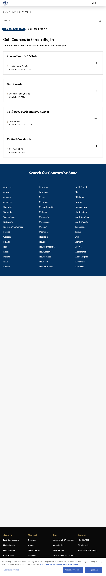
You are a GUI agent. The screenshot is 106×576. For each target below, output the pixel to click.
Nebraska (43, 236)
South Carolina (82, 217)
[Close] (102, 562)
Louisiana (43, 192)
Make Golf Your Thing (87, 550)
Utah (77, 236)
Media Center (34, 550)
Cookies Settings (11, 570)
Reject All (93, 570)
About (31, 545)
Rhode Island (81, 212)
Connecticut (9, 217)
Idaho (6, 246)
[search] (100, 21)
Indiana (6, 256)
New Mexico (45, 256)
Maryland (43, 202)
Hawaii (6, 241)
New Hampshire (47, 246)
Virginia (78, 246)
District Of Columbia (13, 226)
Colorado (7, 212)
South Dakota (81, 221)
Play (5, 12)
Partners (32, 555)
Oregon (78, 202)
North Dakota (81, 187)
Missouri (43, 226)
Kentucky (43, 187)
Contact (32, 540)
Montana (43, 231)
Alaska (6, 192)
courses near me (37, 29)
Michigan (43, 212)
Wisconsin (80, 261)
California (7, 207)
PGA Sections (59, 550)
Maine (42, 197)
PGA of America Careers (64, 555)
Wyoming (79, 266)
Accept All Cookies (73, 570)
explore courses (13, 29)
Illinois (6, 251)
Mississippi (44, 221)
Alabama (7, 187)
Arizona (7, 197)
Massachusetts (46, 207)
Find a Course (9, 550)
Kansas (6, 266)
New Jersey (44, 251)
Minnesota (44, 217)
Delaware (8, 221)
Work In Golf (58, 545)
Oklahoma (79, 197)
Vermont (79, 241)
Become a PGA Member (63, 540)
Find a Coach (9, 545)
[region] (53, 567)
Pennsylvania (81, 207)
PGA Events (8, 555)
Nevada (43, 241)
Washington (80, 251)
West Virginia (81, 256)
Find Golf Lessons (11, 540)
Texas (78, 231)
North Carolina (46, 266)
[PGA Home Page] (5, 3)
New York (43, 261)
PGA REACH (83, 540)
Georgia (7, 236)
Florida (6, 231)
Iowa (13, 12)
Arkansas (7, 202)
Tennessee (80, 226)
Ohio (77, 192)
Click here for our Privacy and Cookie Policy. (59, 564)
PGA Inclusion (84, 545)
